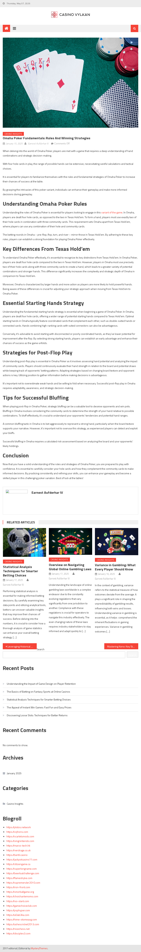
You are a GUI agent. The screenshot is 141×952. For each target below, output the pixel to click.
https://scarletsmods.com (20, 836)
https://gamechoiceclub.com (21, 906)
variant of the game (111, 212)
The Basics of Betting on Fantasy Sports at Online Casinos (38, 691)
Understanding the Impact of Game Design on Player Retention (41, 684)
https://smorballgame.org (20, 892)
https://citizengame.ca (18, 864)
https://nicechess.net (18, 929)
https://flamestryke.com (19, 878)
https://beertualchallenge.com (22, 873)
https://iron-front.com (18, 887)
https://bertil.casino (17, 855)
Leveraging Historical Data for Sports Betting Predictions (22, 646)
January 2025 (14, 773)
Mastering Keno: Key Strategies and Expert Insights (122, 646)
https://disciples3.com (18, 933)
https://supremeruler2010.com (23, 882)
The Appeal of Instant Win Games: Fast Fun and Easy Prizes (39, 707)
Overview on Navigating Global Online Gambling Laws (70, 566)
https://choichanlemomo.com (22, 896)
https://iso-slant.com (17, 901)
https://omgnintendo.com (20, 841)
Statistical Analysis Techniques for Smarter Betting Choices (20, 571)
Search (40, 649)
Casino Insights (13, 134)
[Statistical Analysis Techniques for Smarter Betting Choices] (24, 542)
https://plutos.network (18, 827)
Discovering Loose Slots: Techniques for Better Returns (37, 715)
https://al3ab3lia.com (17, 915)
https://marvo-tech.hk (18, 845)
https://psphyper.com (18, 910)
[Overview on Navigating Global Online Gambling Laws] (70, 541)
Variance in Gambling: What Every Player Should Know (115, 567)
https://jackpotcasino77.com (21, 859)
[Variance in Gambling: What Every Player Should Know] (116, 541)
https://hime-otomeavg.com (21, 919)
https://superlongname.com (21, 869)
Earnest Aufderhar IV (38, 143)
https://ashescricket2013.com (22, 924)
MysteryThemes (39, 948)
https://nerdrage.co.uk (18, 850)
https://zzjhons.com (17, 832)
